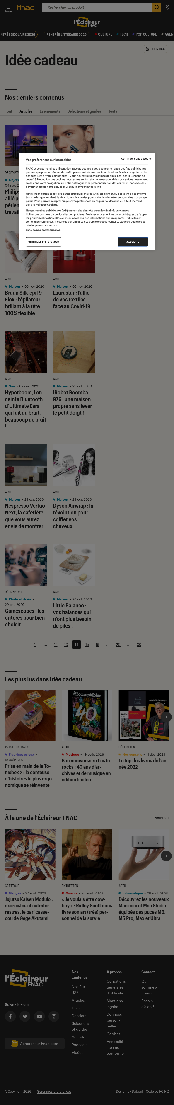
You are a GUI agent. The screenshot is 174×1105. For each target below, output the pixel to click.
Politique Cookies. (46, 204)
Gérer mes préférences (43, 241)
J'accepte (132, 241)
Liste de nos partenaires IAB (43, 229)
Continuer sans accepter (136, 158)
